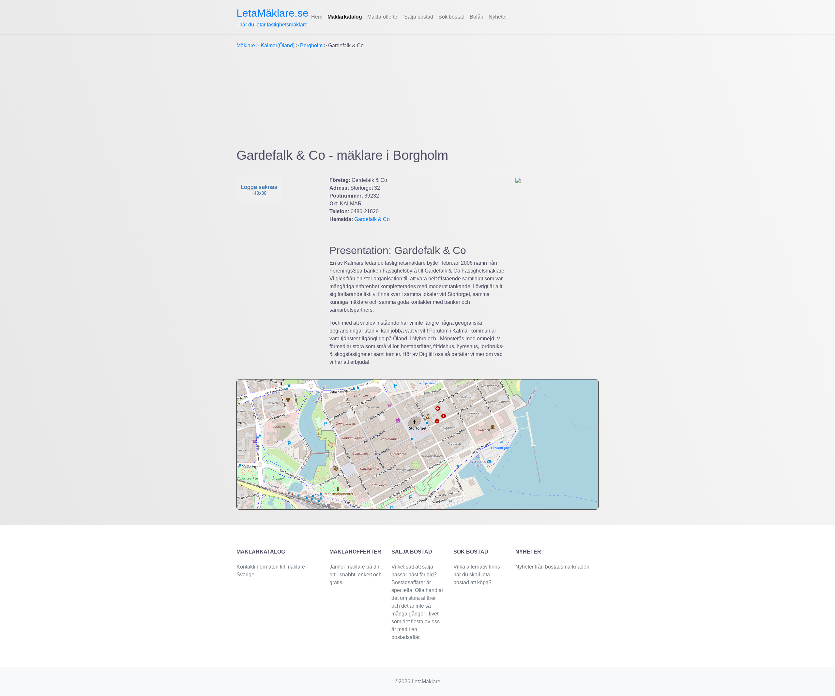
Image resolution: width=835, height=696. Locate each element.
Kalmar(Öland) (278, 45)
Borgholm (311, 45)
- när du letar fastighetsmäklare (272, 17)
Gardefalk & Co (372, 219)
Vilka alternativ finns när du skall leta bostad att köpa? (476, 574)
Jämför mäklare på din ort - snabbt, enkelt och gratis (355, 574)
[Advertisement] (417, 98)
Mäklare (245, 45)
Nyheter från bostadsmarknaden (552, 567)
